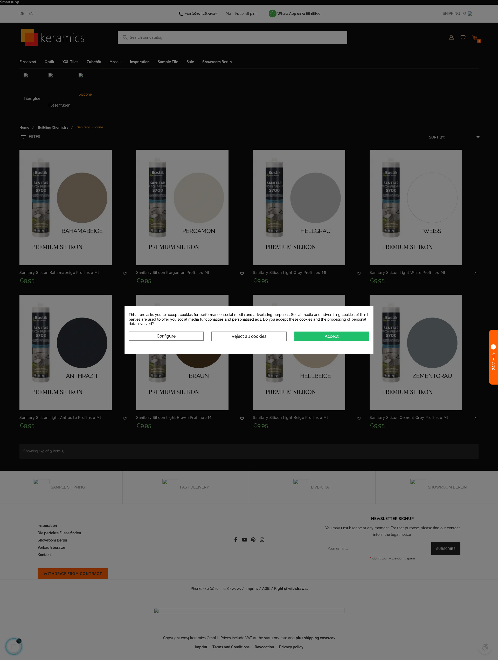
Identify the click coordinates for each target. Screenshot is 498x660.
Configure (166, 335)
